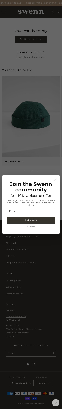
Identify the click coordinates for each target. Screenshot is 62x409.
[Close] (55, 180)
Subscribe (31, 220)
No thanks (31, 227)
